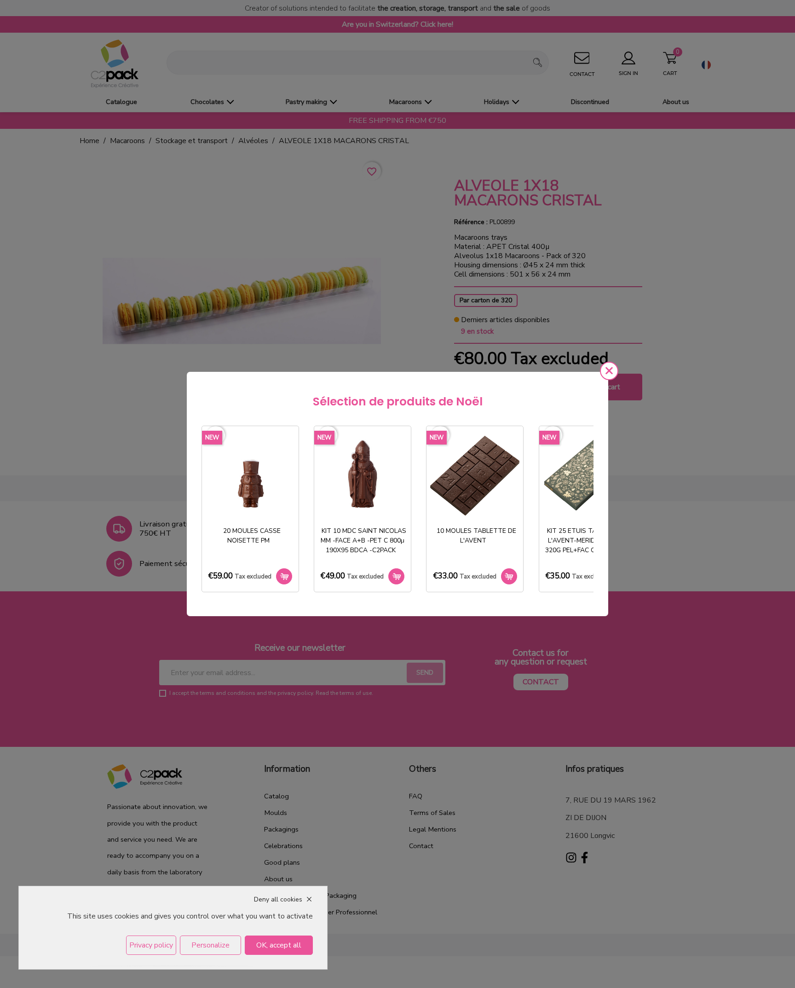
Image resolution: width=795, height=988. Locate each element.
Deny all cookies (278, 899)
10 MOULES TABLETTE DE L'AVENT (476, 535)
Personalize (210, 945)
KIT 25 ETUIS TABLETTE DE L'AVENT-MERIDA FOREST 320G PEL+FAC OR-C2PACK (588, 540)
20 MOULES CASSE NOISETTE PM (252, 535)
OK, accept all (278, 945)
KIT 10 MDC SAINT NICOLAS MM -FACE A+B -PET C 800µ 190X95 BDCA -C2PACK (363, 540)
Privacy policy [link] (151, 945)
